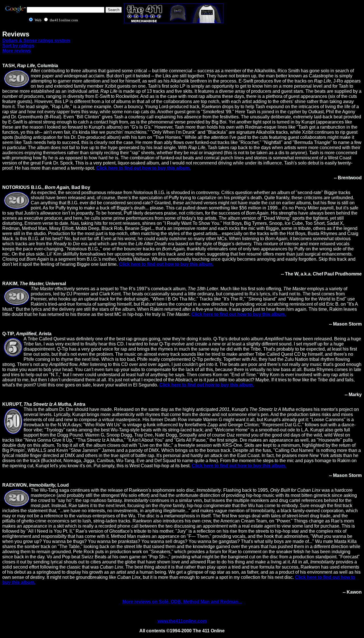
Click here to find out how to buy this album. (143, 168)
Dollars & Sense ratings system (36, 40)
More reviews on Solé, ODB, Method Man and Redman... (182, 601)
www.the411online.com (182, 621)
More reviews (16, 50)
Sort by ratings (18, 45)
